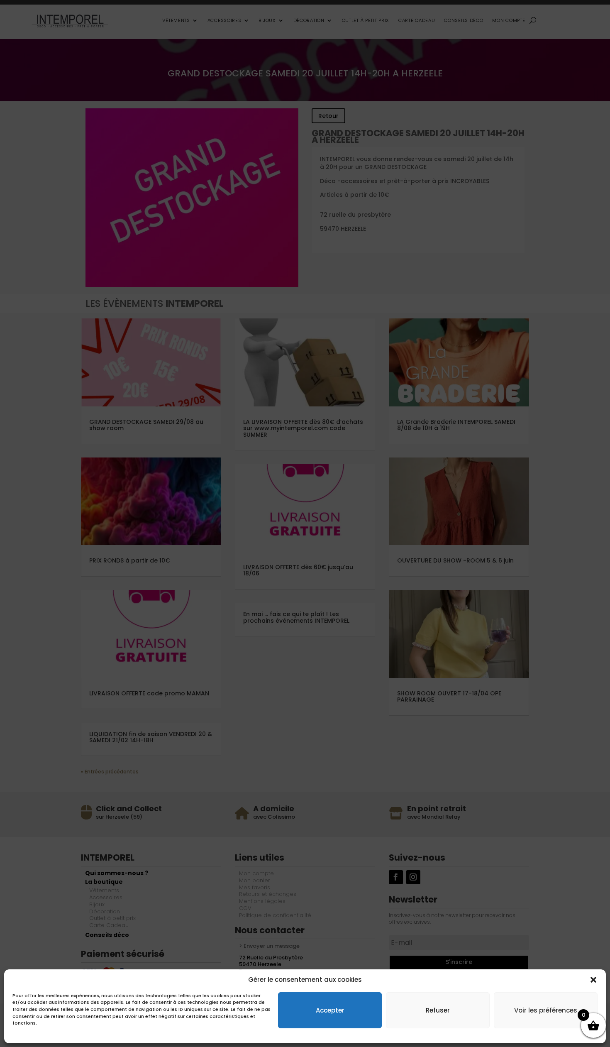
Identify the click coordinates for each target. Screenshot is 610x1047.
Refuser (438, 1009)
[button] (593, 980)
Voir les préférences (545, 1009)
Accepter (330, 1009)
